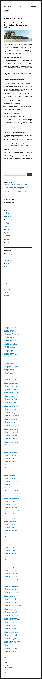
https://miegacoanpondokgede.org (11, 518)
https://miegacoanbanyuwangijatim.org (12, 641)
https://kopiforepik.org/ (9, 351)
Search (5, 172)
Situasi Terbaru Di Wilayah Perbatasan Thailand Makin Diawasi (18, 190)
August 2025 (7, 220)
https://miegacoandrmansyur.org (11, 442)
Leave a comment (27, 164)
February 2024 (8, 242)
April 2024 (7, 240)
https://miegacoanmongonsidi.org (11, 564)
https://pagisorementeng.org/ (10, 343)
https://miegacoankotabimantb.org (11, 498)
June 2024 (7, 238)
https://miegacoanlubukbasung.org (11, 533)
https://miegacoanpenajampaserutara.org (12, 538)
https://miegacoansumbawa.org (10, 421)
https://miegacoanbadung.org (10, 402)
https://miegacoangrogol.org (10, 513)
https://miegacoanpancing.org (10, 651)
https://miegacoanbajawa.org (10, 389)
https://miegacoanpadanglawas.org (11, 603)
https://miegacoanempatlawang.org (11, 413)
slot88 (5, 283)
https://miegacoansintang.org (10, 458)
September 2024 (8, 233)
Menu (6, 10)
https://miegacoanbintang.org (10, 386)
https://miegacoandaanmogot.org (11, 623)
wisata (6, 267)
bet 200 (5, 275)
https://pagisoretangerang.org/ (10, 364)
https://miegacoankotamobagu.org (11, 392)
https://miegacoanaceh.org (9, 475)
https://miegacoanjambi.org (10, 547)
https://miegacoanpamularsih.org (11, 593)
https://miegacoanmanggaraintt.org (11, 398)
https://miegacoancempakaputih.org (11, 433)
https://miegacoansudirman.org (10, 625)
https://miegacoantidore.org (10, 472)
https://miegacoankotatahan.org (11, 481)
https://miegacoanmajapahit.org (11, 579)
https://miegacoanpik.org (9, 524)
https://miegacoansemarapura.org (11, 616)
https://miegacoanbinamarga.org (11, 490)
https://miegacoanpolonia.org (10, 588)
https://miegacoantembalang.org (11, 576)
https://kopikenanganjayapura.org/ (11, 334)
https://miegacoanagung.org (10, 469)
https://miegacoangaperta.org (10, 570)
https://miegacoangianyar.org (10, 556)
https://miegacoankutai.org (10, 422)
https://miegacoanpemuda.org (10, 452)
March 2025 (7, 228)
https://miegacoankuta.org (9, 600)
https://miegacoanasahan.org (10, 412)
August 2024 (7, 235)
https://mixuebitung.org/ (9, 333)
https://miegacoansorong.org (10, 550)
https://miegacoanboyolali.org (10, 606)
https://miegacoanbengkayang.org (11, 432)
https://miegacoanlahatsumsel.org (11, 642)
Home (5, 657)
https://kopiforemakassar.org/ (10, 356)
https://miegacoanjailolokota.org (11, 423)
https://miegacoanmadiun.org (10, 441)
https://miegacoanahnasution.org (11, 446)
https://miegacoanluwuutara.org (11, 406)
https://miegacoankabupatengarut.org (12, 611)
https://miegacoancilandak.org (10, 634)
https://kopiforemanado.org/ (10, 372)
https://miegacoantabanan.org (10, 403)
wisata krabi (21, 164)
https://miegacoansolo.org (9, 596)
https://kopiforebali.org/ (9, 369)
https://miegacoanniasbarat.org (10, 399)
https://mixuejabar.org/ (9, 373)
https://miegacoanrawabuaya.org (11, 507)
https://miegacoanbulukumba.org (11, 385)
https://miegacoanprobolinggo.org (11, 615)
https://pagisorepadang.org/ (10, 347)
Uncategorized (8, 266)
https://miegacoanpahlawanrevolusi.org (12, 438)
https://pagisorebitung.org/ (10, 346)
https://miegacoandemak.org (10, 428)
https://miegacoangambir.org (10, 631)
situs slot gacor (7, 289)
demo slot (6, 280)
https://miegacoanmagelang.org (10, 590)
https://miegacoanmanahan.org (10, 377)
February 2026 (8, 213)
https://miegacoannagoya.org (10, 561)
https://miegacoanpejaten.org (10, 628)
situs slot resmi (7, 317)
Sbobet (5, 662)
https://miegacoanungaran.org (10, 612)
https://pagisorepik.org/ (9, 337)
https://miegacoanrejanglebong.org (11, 410)
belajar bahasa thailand (10, 251)
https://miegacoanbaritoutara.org (11, 418)
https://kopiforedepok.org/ (9, 367)
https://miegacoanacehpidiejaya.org (11, 425)
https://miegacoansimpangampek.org (12, 415)
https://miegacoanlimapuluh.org (11, 431)
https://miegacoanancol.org (10, 436)
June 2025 (7, 223)
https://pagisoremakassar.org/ (10, 338)
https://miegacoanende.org (9, 467)
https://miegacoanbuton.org (10, 409)
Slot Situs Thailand (8, 670)
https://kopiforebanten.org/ (10, 327)
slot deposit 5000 (7, 278)
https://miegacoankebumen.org (10, 618)
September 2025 (8, 219)
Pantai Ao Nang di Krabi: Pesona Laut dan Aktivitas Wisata (15, 25)
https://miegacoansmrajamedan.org (11, 444)
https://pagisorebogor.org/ (9, 363)
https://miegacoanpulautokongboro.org (12, 382)
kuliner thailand (8, 254)
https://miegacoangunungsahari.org (11, 435)
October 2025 (8, 217)
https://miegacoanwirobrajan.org (11, 573)
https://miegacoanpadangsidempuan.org (12, 605)
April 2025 (7, 226)
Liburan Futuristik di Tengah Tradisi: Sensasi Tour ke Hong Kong (18, 188)
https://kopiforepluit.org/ (9, 353)
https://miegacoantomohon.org (10, 635)
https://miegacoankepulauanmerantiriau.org (13, 390)
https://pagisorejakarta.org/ (10, 340)
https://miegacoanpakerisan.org (10, 439)
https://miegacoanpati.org (9, 645)
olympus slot (6, 292)
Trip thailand (7, 264)
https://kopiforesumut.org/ (9, 330)
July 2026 (7, 212)
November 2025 (8, 216)
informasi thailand (9, 253)
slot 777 (5, 298)
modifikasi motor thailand (10, 257)
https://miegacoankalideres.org (10, 515)
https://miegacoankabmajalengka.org (12, 619)
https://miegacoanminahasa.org (10, 553)
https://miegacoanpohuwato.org (11, 380)
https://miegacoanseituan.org (10, 589)
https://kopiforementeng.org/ (10, 350)
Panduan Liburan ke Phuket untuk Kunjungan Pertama (16, 187)
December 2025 (8, 215)
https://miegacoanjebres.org (10, 598)
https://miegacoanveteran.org (10, 595)
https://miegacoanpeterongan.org (11, 592)
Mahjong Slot (7, 665)
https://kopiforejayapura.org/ (10, 331)
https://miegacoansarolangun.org (11, 429)
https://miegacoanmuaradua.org (11, 536)
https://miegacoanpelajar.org (10, 599)
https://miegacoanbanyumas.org (11, 383)
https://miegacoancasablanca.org (11, 632)
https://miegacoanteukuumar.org (11, 649)
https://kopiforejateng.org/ (9, 328)
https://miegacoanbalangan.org (10, 648)
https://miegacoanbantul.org (10, 646)
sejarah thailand (8, 260)
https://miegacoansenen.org (10, 492)
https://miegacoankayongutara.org (11, 379)
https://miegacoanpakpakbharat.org (11, 426)
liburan (6, 256)
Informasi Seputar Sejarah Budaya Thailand (20, 6)
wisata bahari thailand (15, 164)
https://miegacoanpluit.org (9, 527)
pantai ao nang (26, 163)
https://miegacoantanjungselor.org (11, 541)
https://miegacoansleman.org (10, 559)
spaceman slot (7, 306)
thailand (13, 163)
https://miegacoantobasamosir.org (11, 408)
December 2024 (8, 232)
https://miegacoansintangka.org (11, 387)
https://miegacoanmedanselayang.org (12, 567)
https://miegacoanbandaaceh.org (11, 629)
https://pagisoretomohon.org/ (10, 344)
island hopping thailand (19, 163)
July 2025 (7, 222)
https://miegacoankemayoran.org (11, 495)
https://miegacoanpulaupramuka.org (11, 461)
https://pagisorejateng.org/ (9, 348)
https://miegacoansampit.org (10, 608)
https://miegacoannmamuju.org (10, 396)
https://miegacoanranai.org (10, 478)
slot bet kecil (6, 303)
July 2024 (7, 236)
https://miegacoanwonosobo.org (11, 484)
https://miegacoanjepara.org (10, 609)
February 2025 (8, 229)
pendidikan (7, 259)
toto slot (6, 286)
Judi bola (6, 660)
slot (6, 262)
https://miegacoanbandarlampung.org (12, 544)
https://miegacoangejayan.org (10, 449)
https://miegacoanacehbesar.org (11, 405)
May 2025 (7, 225)
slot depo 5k (6, 295)
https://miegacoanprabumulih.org (11, 464)
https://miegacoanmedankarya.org (11, 586)
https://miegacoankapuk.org (10, 626)
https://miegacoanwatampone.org (11, 416)
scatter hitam (7, 301)
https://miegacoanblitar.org (10, 613)
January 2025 (8, 230)
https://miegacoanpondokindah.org (11, 510)
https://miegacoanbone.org (9, 621)
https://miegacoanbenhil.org (10, 501)
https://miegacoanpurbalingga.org (11, 602)
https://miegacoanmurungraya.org (11, 393)
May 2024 (7, 239)
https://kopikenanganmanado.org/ (11, 366)
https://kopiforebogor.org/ (9, 370)
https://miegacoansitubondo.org (11, 639)
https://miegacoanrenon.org (10, 455)
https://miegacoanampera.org (10, 487)
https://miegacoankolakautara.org (11, 530)
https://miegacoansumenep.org (10, 644)
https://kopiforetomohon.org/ (10, 354)
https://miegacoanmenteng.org (10, 521)
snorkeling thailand (7, 164)
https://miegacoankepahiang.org (11, 638)
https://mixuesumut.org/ (9, 374)
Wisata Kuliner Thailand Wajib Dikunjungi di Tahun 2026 (16, 191)
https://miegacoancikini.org (10, 504)
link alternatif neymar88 (17, 50)
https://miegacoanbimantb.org (10, 395)
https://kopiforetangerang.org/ (10, 335)
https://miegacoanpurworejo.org (11, 419)
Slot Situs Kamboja (8, 667)
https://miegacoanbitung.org (10, 636)
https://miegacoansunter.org (10, 622)
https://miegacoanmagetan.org (10, 400)
